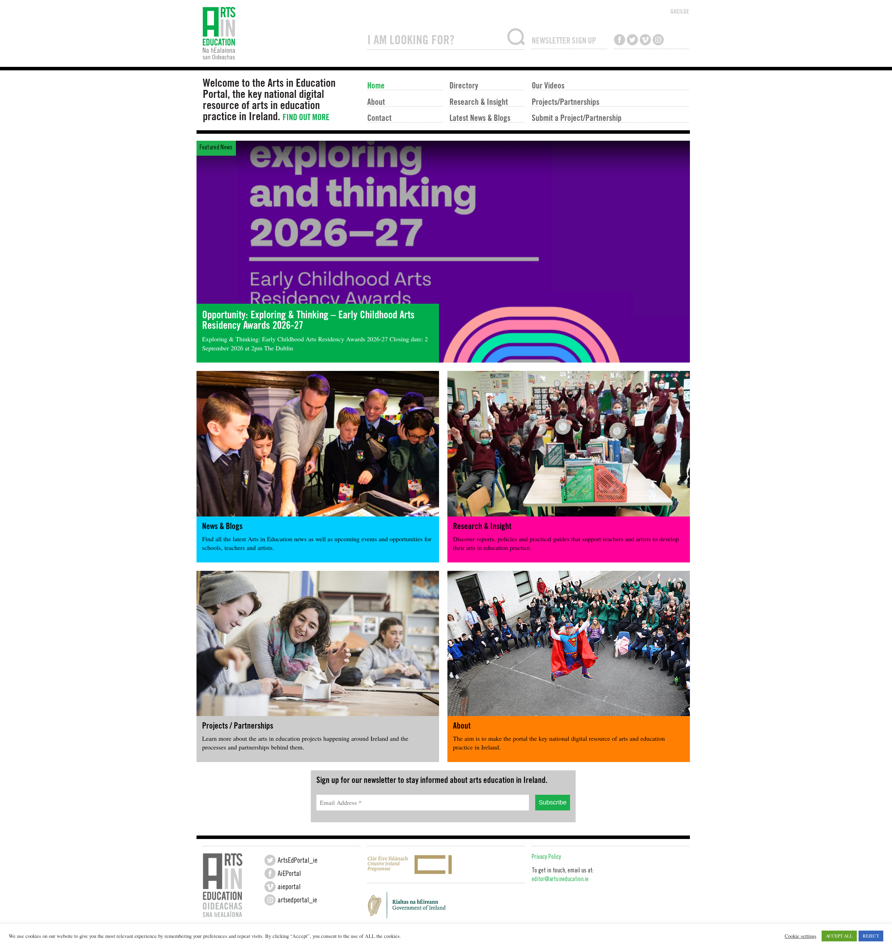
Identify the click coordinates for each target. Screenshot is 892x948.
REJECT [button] (871, 936)
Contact (379, 117)
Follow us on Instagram (658, 39)
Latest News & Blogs (479, 117)
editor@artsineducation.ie (560, 880)
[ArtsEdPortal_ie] (270, 860)
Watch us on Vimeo (645, 39)
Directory (463, 85)
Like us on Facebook (619, 39)
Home (376, 85)
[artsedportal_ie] (270, 900)
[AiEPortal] (270, 873)
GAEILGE (679, 11)
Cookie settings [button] (800, 936)
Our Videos (548, 85)
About (376, 101)
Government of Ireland (446, 907)
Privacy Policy (546, 857)
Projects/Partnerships (565, 101)
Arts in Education (281, 33)
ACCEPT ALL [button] (839, 936)
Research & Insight (478, 101)
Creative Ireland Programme (446, 864)
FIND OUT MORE (306, 117)
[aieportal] (270, 886)
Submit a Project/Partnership (577, 117)
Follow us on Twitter (632, 39)
